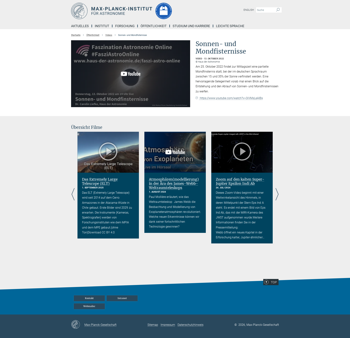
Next (277, 194)
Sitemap (152, 325)
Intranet (122, 298)
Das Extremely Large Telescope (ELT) (100, 181)
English (249, 9)
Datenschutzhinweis (190, 325)
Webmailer (89, 306)
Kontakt (89, 298)
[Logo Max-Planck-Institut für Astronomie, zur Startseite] (139, 11)
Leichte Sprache (230, 26)
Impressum (168, 325)
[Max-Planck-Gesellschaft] (77, 324)
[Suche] (278, 10)
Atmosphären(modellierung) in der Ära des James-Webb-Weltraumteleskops (174, 183)
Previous (73, 194)
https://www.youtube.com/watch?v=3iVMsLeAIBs (231, 98)
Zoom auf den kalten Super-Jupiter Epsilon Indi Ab (240, 181)
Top (274, 282)
